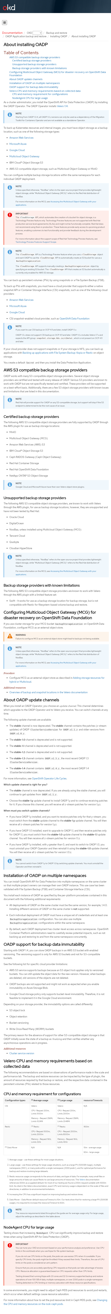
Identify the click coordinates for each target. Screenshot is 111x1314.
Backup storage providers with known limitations (39, 68)
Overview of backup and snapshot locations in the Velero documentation (48, 692)
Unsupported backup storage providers (34, 64)
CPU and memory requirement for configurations (40, 94)
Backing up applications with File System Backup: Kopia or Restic (58, 352)
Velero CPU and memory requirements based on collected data (45, 91)
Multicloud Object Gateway (24, 156)
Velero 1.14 (62, 106)
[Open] (4, 22)
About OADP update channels (25, 79)
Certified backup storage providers (31, 60)
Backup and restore (56, 32)
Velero (82, 1179)
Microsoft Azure (17, 144)
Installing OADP (58, 36)
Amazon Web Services (21, 137)
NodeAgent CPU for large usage (30, 98)
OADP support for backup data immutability (33, 87)
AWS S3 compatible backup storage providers (34, 57)
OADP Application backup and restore (25, 36)
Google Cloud (17, 150)
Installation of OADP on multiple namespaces (34, 83)
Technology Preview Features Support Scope (36, 242)
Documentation (12, 33)
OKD (30, 32)
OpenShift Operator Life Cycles (49, 778)
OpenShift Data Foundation (74, 318)
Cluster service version (21, 1053)
